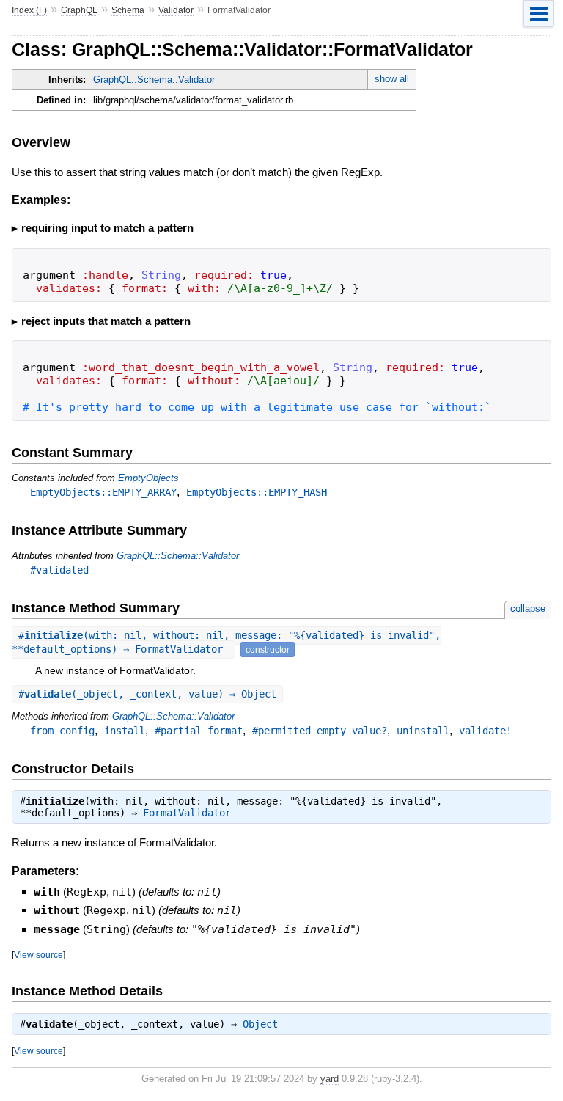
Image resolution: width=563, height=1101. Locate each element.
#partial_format (199, 730)
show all (392, 78)
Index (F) (29, 10)
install (124, 730)
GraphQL (79, 10)
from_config (62, 730)
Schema (127, 10)
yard (329, 1078)
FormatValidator (187, 813)
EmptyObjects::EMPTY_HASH (256, 492)
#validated (59, 570)
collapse (527, 608)
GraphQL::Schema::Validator (154, 79)
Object (260, 1024)
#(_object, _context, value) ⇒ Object (147, 694)
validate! (485, 730)
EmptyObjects (148, 477)
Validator (176, 10)
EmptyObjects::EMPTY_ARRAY (103, 492)
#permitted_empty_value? (319, 730)
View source (38, 954)
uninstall (423, 730)
